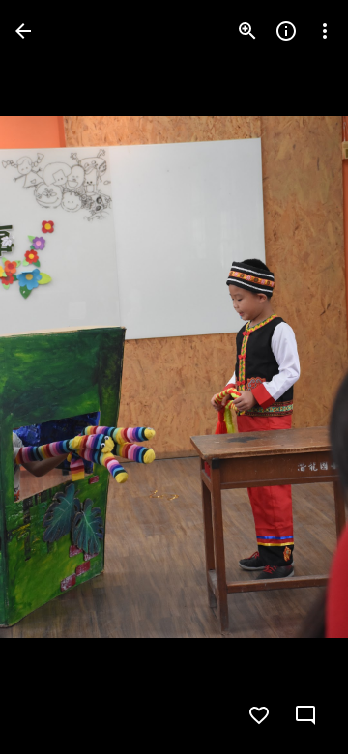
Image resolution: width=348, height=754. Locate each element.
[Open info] (286, 31)
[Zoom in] (247, 31)
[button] (54, 377)
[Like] (259, 715)
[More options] (324, 31)
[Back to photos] (23, 31)
